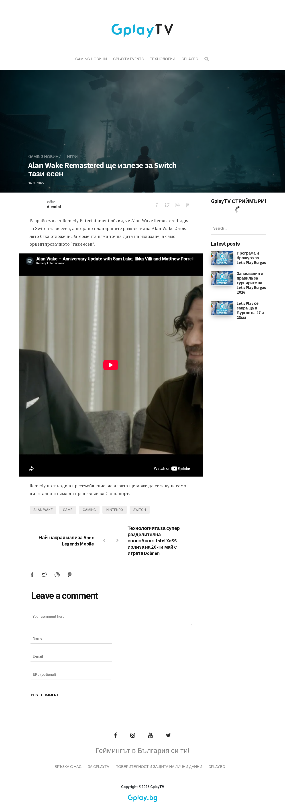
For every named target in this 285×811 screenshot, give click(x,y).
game (67, 509)
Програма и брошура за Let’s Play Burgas (251, 258)
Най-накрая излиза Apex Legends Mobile (66, 540)
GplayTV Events (128, 59)
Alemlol (54, 207)
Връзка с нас (68, 767)
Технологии (162, 59)
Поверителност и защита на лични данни (159, 767)
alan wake (43, 509)
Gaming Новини (91, 59)
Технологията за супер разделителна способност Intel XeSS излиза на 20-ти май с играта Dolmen (154, 540)
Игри (72, 157)
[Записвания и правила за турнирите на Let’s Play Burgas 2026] (222, 278)
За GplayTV (98, 767)
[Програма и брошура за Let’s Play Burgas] (222, 257)
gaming (89, 509)
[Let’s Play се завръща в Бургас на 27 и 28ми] (222, 308)
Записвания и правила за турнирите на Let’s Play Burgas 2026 (251, 283)
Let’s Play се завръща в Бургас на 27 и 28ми (250, 310)
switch (139, 509)
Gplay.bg (189, 59)
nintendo (114, 509)
